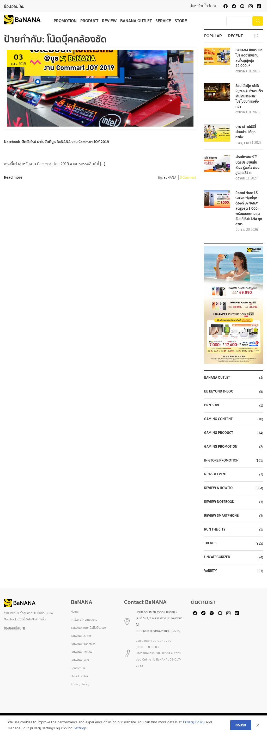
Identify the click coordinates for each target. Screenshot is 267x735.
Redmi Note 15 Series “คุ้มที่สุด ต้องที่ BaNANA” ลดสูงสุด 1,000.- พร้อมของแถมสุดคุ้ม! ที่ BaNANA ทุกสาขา (248, 208)
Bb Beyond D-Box (218, 391)
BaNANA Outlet (136, 20)
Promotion (65, 20)
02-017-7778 (171, 653)
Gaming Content (218, 419)
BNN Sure (212, 405)
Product (89, 20)
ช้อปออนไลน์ (14, 6)
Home (74, 611)
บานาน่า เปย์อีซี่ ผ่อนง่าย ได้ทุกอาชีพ (245, 132)
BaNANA (169, 178)
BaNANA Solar (80, 660)
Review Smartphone (221, 515)
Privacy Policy (80, 684)
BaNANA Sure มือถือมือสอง (88, 627)
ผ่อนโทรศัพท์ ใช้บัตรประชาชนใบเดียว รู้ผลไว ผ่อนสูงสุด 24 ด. (247, 165)
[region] (233, 305)
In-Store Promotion (221, 460)
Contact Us (78, 668)
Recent (235, 35)
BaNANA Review (81, 652)
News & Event (215, 474)
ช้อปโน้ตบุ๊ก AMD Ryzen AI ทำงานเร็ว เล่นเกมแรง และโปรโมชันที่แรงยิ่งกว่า (249, 96)
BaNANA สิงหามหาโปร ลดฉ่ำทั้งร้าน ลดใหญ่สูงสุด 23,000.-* (248, 57)
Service (163, 20)
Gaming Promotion (220, 446)
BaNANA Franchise (83, 643)
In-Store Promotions (84, 619)
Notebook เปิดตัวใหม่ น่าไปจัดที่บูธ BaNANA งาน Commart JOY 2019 (56, 142)
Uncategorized (217, 557)
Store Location (80, 676)
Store (181, 20)
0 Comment (188, 178)
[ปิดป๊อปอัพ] (258, 725)
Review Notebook (219, 501)
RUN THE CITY (215, 529)
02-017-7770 (162, 640)
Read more (13, 177)
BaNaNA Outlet (217, 377)
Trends (210, 543)
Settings (80, 728)
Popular (213, 35)
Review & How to (218, 488)
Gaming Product (218, 432)
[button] (233, 305)
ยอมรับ (240, 725)
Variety (210, 571)
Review (109, 20)
